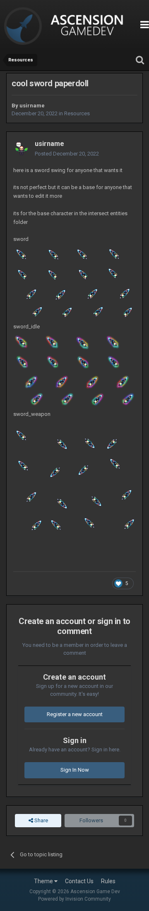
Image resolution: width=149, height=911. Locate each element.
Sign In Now (74, 770)
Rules (108, 881)
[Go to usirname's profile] (21, 149)
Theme (44, 881)
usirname (32, 105)
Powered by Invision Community (74, 899)
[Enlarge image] (74, 283)
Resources (77, 113)
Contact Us (79, 881)
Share (40, 820)
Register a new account (75, 714)
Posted (67, 154)
